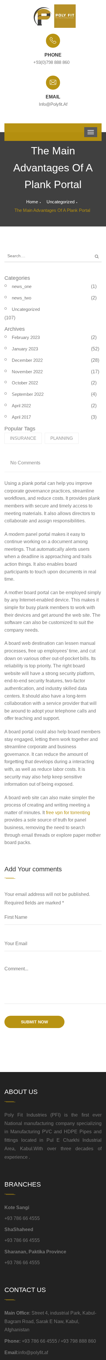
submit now (34, 1022)
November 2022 (27, 371)
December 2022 (27, 360)
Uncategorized (60, 201)
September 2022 (28, 394)
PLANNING (61, 438)
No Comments (25, 462)
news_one (22, 286)
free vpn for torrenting (68, 812)
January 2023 (25, 348)
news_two (21, 297)
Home (32, 201)
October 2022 (25, 382)
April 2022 (21, 405)
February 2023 (26, 337)
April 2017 (21, 417)
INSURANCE (23, 438)
